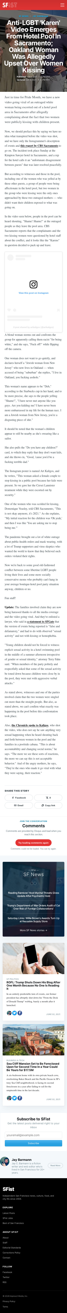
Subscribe (33, 1143)
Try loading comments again (33, 843)
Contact (6, 1257)
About (6, 1237)
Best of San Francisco (13, 1223)
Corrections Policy (11, 1252)
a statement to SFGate (40, 621)
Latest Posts (9, 1213)
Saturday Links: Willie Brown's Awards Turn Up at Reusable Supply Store (34, 920)
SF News (24, 16)
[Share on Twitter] (14, 1013)
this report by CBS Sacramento (39, 145)
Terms (5, 1306)
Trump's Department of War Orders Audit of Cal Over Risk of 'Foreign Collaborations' (33, 907)
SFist (8, 1189)
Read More (55, 1165)
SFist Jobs (8, 1218)
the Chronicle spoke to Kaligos (30, 725)
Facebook (7, 1272)
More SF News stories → (33, 930)
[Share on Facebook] (19, 1013)
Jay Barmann (40, 16)
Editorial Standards (12, 1247)
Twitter (6, 1277)
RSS (4, 1282)
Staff (5, 1242)
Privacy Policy (9, 1301)
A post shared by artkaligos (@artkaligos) (33, 327)
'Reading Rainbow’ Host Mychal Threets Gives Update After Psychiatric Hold (33, 894)
